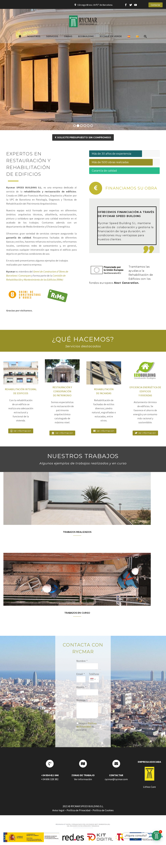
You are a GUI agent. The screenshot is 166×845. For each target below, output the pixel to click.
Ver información (21, 431)
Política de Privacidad (86, 725)
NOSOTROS (33, 36)
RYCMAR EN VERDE (111, 36)
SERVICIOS (52, 36)
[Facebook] (125, 5)
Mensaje (80, 700)
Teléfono (94, 674)
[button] (156, 835)
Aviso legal (58, 810)
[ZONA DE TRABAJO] (83, 763)
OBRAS (68, 36)
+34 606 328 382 (49, 779)
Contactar (155, 4)
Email (79, 674)
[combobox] (92, 679)
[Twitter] (130, 5)
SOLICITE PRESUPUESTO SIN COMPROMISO (83, 137)
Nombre (81, 660)
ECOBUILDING (86, 36)
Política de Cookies (103, 810)
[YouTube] (135, 5)
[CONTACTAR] (116, 763)
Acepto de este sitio (86, 726)
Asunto (80, 687)
